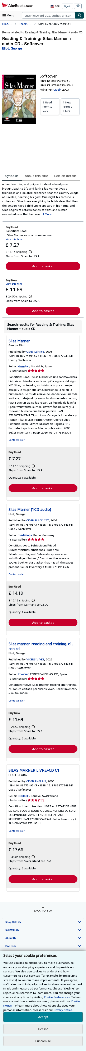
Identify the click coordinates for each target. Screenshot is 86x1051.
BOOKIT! (23, 796)
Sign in (67, 6)
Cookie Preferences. (57, 997)
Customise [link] (43, 1041)
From (47, 106)
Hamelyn (23, 366)
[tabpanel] (41, 199)
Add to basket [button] (43, 266)
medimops (25, 535)
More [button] (48, 214)
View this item (14, 239)
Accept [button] (43, 1017)
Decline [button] (43, 1029)
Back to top (43, 910)
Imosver (23, 674)
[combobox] (48, 15)
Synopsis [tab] (12, 176)
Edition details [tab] (65, 176)
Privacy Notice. (63, 1010)
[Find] (79, 15)
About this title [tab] (36, 176)
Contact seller (16, 439)
